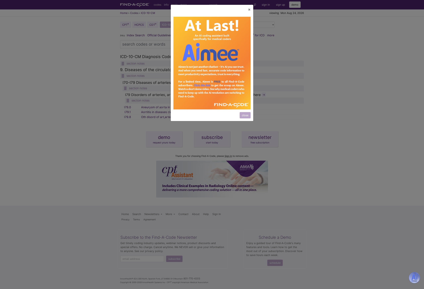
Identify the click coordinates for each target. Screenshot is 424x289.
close (245, 115)
